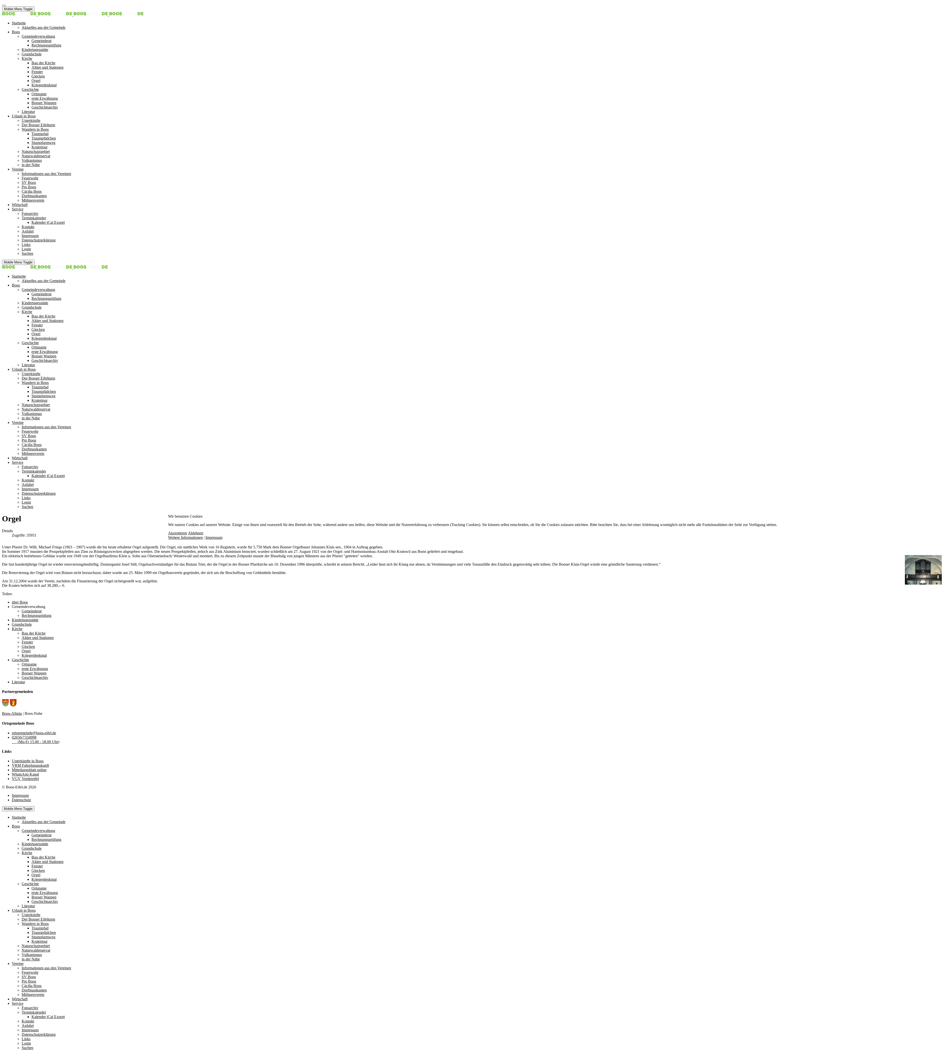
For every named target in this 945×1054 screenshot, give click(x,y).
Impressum (213, 537)
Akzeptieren (177, 533)
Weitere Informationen (185, 537)
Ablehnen (195, 533)
